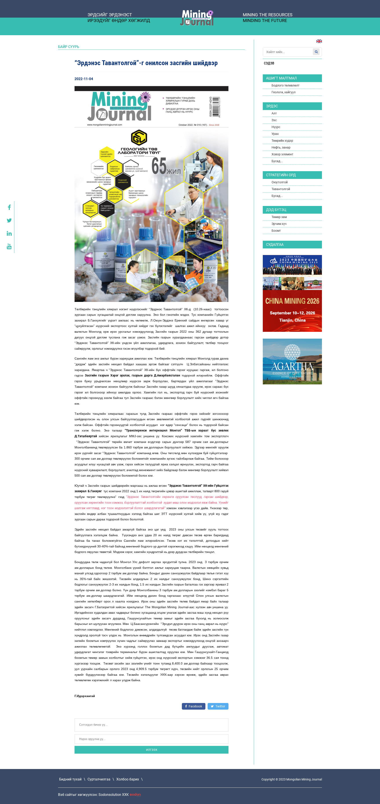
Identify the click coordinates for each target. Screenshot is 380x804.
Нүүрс (276, 127)
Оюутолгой (280, 182)
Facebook (195, 706)
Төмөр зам (279, 217)
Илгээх (151, 749)
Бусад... (277, 161)
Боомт (276, 230)
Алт (274, 113)
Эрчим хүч (279, 224)
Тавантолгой (281, 189)
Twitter (220, 706)
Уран (275, 134)
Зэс (274, 120)
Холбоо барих (127, 779)
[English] (317, 43)
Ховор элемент (282, 154)
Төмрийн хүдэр (282, 140)
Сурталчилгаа (99, 779)
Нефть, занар (281, 147)
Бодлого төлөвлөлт (286, 85)
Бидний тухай (70, 779)
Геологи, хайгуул (284, 92)
